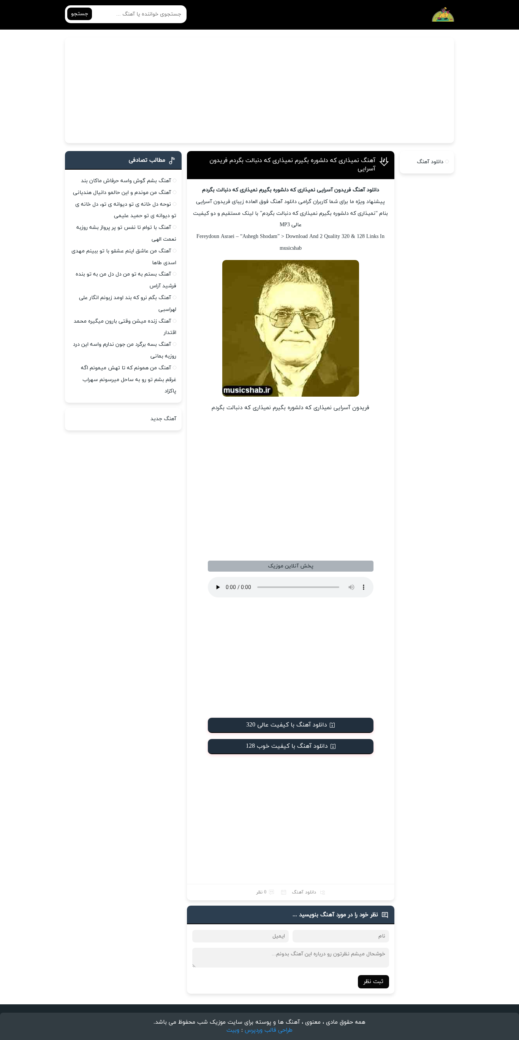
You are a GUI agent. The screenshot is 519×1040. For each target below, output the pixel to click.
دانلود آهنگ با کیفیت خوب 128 (287, 746)
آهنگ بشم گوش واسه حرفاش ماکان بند (126, 180)
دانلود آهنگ (304, 892)
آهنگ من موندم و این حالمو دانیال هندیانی (122, 192)
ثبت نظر (373, 982)
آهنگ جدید (163, 418)
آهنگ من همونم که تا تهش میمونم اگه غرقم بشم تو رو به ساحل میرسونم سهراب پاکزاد (128, 379)
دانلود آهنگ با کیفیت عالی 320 (286, 725)
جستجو (79, 13)
